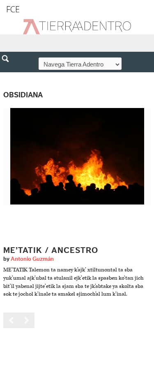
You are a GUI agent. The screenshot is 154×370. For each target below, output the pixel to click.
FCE (13, 9)
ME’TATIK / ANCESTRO (50, 250)
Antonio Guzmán (32, 259)
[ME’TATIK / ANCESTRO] (77, 155)
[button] (8, 76)
